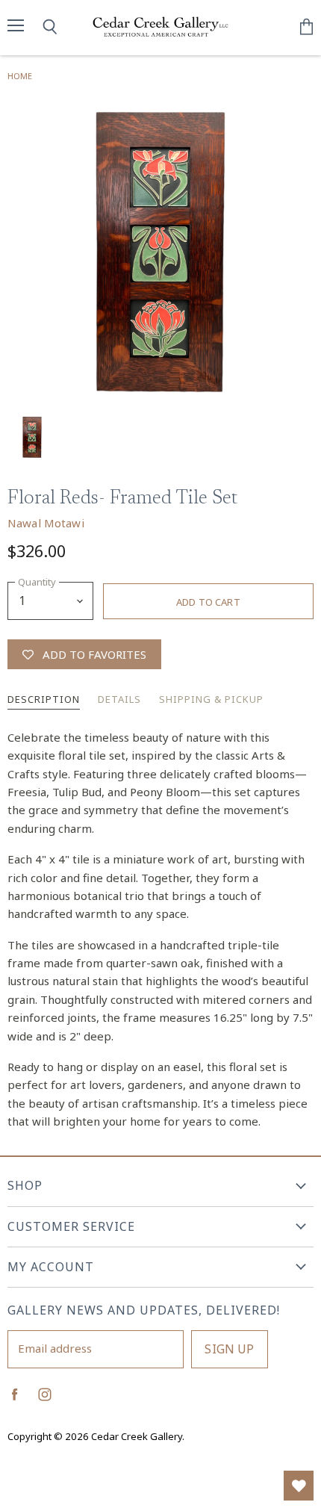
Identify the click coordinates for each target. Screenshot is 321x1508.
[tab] (43, 701)
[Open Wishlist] (299, 1486)
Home (19, 76)
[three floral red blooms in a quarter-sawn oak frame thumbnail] (32, 437)
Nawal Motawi (45, 522)
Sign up (229, 1349)
